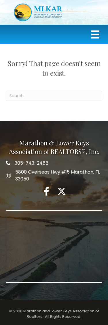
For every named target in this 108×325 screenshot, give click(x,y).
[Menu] (95, 34)
